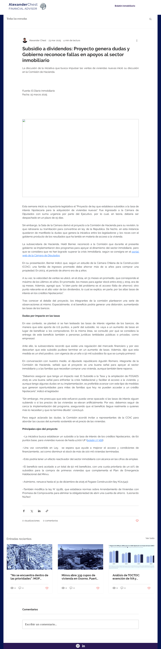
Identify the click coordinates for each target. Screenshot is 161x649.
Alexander (23, 4)
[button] (150, 19)
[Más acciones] (137, 40)
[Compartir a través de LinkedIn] (39, 510)
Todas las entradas (17, 18)
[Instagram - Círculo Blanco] (78, 646)
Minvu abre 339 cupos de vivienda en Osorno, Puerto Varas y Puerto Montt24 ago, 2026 (80, 577)
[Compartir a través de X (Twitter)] (31, 510)
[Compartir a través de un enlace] (46, 510)
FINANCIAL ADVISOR (23, 8)
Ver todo (150, 538)
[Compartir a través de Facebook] (23, 510)
